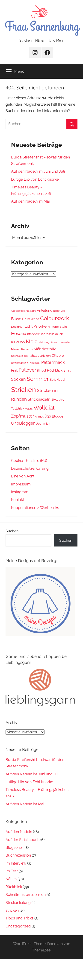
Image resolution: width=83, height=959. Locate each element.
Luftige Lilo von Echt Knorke (35, 179)
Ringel (41, 370)
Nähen (11, 879)
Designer (17, 326)
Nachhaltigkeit (19, 355)
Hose (16, 333)
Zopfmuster (22, 416)
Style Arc (57, 399)
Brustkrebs (30, 319)
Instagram (19, 492)
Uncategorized (18, 926)
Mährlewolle (45, 349)
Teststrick (17, 408)
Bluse (16, 318)
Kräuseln (64, 342)
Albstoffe (31, 310)
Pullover (27, 370)
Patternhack (53, 362)
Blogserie (14, 847)
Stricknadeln (39, 399)
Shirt (67, 370)
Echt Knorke (36, 326)
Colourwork (54, 318)
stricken (12, 910)
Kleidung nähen (48, 342)
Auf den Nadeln (19, 832)
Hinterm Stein (57, 326)
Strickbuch (58, 380)
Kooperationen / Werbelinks (35, 508)
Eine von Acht (22, 476)
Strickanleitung (18, 902)
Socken (18, 379)
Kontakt (17, 500)
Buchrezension (18, 855)
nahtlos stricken (40, 355)
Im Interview (31, 334)
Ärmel (39, 416)
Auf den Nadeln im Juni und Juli (38, 171)
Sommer (38, 378)
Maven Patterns (22, 349)
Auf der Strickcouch (22, 840)
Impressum (21, 484)
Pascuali (34, 362)
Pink (14, 370)
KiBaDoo (18, 342)
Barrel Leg (59, 310)
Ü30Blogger (23, 423)
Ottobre (58, 356)
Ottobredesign (19, 363)
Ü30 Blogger (54, 416)
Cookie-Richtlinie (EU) (29, 460)
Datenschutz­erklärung (30, 468)
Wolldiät (44, 407)
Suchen (12, 531)
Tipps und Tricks (19, 918)
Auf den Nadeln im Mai (30, 201)
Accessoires (18, 310)
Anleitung (44, 310)
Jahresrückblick (52, 334)
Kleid (32, 341)
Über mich (43, 423)
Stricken (23, 390)
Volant (29, 408)
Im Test (12, 871)
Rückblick (54, 370)
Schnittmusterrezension (26, 894)
